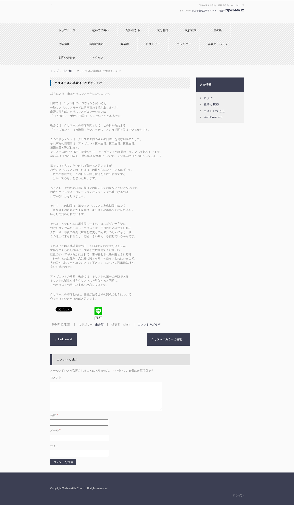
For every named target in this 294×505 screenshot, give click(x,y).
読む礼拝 (162, 30)
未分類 (99, 324)
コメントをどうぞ (149, 324)
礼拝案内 (191, 30)
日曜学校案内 (95, 44)
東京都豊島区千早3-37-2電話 (218, 10)
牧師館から (133, 30)
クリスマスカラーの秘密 (168, 339)
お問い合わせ (67, 57)
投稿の (211, 104)
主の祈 (218, 30)
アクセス (98, 57)
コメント (55, 377)
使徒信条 (64, 44)
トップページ (67, 30)
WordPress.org (213, 117)
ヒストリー (153, 44)
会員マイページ (217, 44)
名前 (54, 415)
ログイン (209, 98)
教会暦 (125, 44)
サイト (54, 446)
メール (55, 430)
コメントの (214, 111)
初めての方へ (100, 30)
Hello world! (63, 339)
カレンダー (184, 44)
